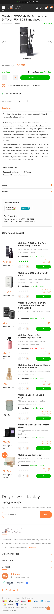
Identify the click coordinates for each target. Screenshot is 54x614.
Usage (4, 185)
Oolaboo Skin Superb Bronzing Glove (33, 426)
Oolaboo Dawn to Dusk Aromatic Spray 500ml (30, 336)
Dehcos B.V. (20, 598)
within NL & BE (28, 2)
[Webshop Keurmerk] (11, 208)
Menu (3, 10)
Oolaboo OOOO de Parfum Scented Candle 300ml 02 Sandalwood (32, 305)
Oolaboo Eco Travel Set (30, 455)
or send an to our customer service (19, 221)
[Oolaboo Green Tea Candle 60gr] (9, 405)
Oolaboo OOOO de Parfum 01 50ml (33, 274)
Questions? (13, 216)
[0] (50, 8)
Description (6, 108)
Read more (33, 547)
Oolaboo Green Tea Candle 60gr (32, 396)
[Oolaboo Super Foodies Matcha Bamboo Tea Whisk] (9, 374)
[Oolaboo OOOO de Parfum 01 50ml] (9, 282)
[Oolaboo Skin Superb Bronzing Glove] (9, 432)
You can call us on (19, 219)
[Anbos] (26, 208)
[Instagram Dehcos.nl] (10, 590)
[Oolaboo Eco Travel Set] (9, 461)
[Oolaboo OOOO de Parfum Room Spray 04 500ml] (9, 252)
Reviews (6, 191)
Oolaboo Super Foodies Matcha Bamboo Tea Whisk (34, 366)
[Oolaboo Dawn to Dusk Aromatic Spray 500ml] (9, 343)
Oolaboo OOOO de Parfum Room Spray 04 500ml (32, 244)
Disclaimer (29, 598)
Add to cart (36, 77)
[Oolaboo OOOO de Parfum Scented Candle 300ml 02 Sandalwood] (9, 313)
